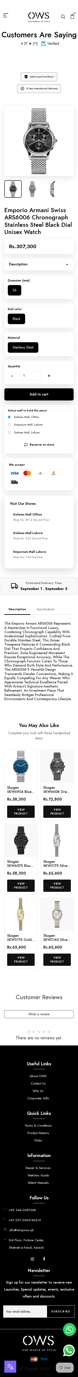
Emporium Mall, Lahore (28, 425)
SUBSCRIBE (60, 1311)
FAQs (38, 1140)
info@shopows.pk (21, 1230)
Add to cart (39, 394)
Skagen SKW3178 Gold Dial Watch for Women (19, 942)
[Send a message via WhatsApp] (69, 1350)
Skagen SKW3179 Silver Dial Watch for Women (55, 868)
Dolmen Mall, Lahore (26, 432)
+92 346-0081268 (22, 1210)
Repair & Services (38, 1168)
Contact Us (38, 1083)
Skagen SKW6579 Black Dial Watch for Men (19, 868)
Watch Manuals (38, 1182)
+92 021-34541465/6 (24, 1220)
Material (14, 337)
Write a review (39, 1014)
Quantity (14, 366)
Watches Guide (38, 1175)
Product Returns (38, 1133)
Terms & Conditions (38, 1125)
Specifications (46, 609)
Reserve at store (42, 444)
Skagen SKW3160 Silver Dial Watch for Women (56, 942)
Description (17, 609)
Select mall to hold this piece (27, 410)
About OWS (38, 1076)
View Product (21, 812)
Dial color (15, 309)
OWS (54, 1369)
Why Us (38, 1090)
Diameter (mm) (19, 280)
